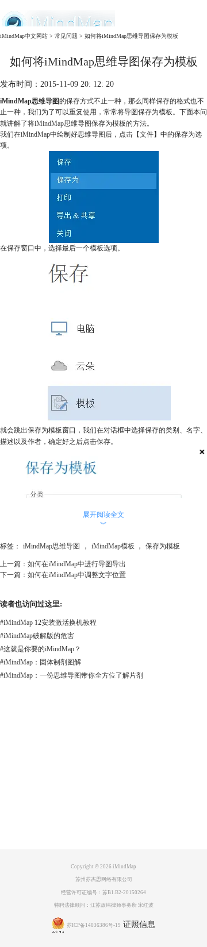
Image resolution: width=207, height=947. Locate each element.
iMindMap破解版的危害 (37, 635)
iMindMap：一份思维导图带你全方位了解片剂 (71, 675)
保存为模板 (162, 546)
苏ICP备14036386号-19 (94, 925)
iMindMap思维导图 (51, 546)
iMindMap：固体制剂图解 (40, 662)
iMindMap (49, 123)
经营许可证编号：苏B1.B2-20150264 (103, 892)
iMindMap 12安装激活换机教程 (48, 622)
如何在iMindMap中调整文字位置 (77, 574)
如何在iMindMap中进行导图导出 (77, 564)
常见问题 (66, 36)
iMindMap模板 (113, 546)
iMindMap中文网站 (24, 36)
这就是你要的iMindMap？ (40, 648)
